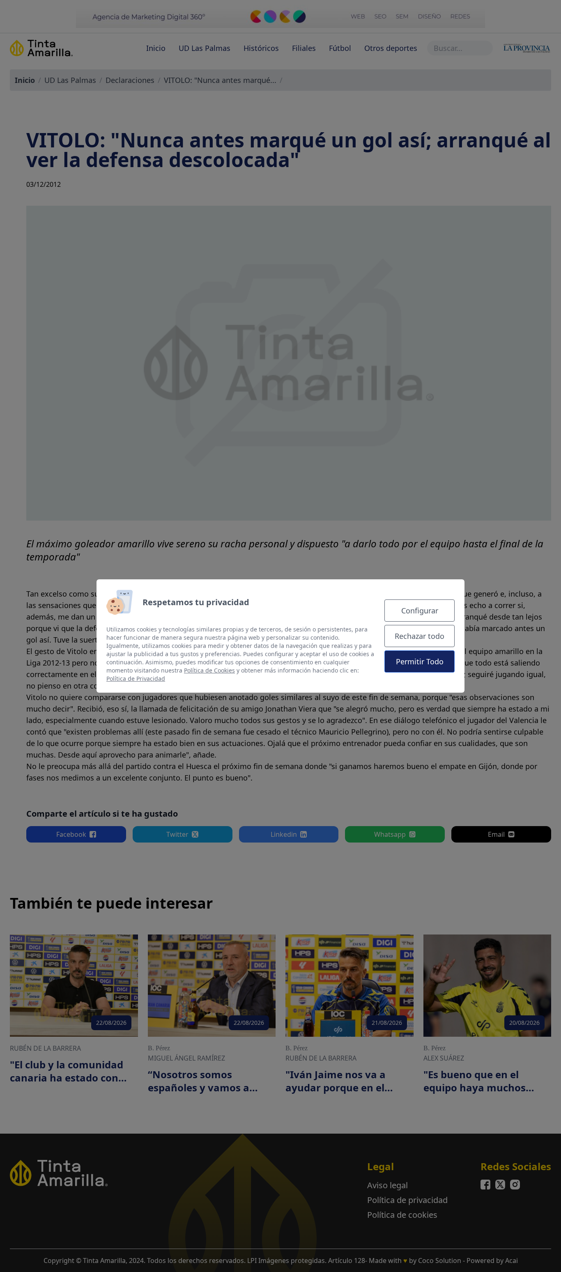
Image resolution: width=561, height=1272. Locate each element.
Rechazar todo (419, 636)
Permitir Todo (420, 661)
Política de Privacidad (135, 678)
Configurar (419, 610)
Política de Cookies (209, 670)
